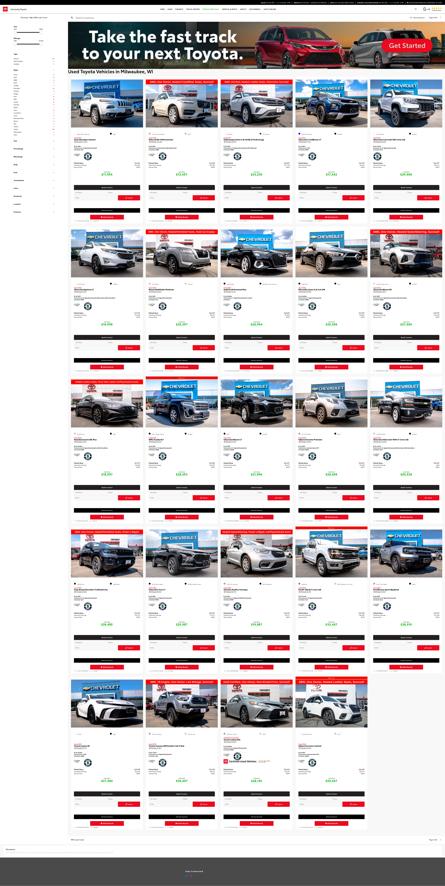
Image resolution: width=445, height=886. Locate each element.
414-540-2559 (372, 2)
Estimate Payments (107, 210)
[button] (141, 103)
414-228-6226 (301, 2)
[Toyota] (5, 9)
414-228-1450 (267, 2)
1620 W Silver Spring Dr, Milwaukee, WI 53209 (425, 2)
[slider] (15, 32)
